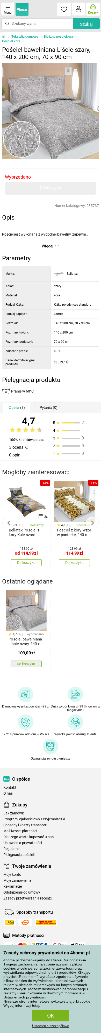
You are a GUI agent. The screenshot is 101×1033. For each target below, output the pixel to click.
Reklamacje (12, 886)
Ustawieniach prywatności (24, 997)
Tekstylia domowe (24, 36)
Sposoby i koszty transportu (25, 825)
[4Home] (5, 36)
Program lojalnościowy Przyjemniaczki (34, 819)
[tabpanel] (50, 111)
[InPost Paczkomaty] (10, 922)
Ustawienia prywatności (22, 843)
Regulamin (11, 849)
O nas (8, 793)
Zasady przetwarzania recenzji (27, 898)
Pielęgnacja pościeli (18, 855)
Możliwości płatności (20, 831)
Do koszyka (50, 188)
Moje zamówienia (17, 880)
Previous (8, 522)
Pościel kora (11, 41)
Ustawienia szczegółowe (50, 1026)
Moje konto (12, 875)
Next (92, 522)
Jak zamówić (14, 813)
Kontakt (9, 787)
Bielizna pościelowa (58, 36)
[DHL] (46, 922)
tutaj (35, 1005)
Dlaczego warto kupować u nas (28, 837)
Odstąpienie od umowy (21, 892)
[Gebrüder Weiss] (25, 922)
